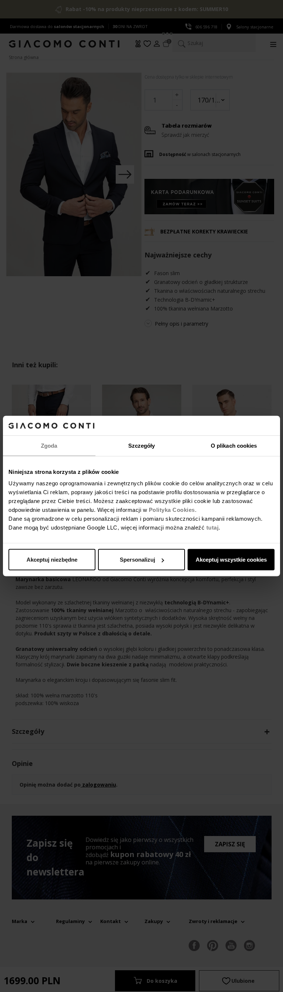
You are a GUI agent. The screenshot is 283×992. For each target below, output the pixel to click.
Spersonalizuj (137, 559)
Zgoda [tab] (49, 445)
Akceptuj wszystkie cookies (231, 559)
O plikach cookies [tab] (234, 445)
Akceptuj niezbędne (52, 559)
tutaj (212, 527)
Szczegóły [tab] (141, 445)
